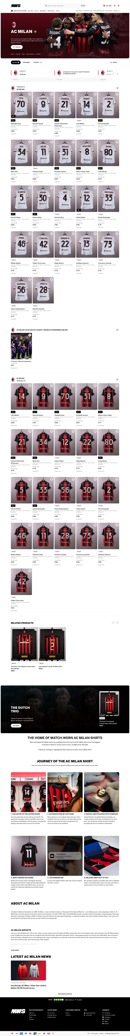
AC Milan (38, 54)
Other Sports (51, 11)
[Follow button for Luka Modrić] (95, 93)
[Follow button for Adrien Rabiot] (95, 187)
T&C (89, 1033)
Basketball (43, 11)
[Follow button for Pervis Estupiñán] (117, 93)
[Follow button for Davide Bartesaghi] (117, 187)
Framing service (51, 1015)
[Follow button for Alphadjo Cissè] (29, 93)
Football (18, 54)
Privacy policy (94, 1033)
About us (31, 1013)
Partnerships (32, 1015)
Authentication (51, 1017)
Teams (58, 11)
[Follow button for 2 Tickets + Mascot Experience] (29, 335)
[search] (65, 6)
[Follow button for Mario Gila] (29, 141)
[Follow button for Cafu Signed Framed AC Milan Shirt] (63, 629)
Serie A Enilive (30, 54)
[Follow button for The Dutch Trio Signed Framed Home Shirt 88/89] (35, 629)
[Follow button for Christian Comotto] (51, 279)
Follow (17, 47)
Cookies (101, 1033)
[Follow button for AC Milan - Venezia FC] (117, 379)
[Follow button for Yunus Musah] (117, 141)
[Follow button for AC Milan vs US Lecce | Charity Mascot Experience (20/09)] (117, 330)
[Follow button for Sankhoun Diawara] (95, 233)
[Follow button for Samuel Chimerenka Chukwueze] (73, 93)
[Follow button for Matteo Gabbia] (29, 233)
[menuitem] (107, 6)
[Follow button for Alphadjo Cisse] (73, 385)
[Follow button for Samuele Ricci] (73, 187)
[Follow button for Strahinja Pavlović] (73, 141)
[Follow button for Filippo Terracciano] (51, 233)
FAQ (67, 1013)
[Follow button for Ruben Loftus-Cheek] (95, 141)
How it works (51, 1013)
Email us (68, 1015)
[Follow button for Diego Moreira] (73, 233)
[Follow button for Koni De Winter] (29, 187)
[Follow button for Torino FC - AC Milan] (117, 88)
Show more (15, 950)
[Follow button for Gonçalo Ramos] (51, 93)
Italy (23, 54)
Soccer (36, 11)
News (30, 1017)
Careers (31, 1019)
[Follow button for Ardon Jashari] (51, 187)
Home (12, 54)
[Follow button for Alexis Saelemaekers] (29, 279)
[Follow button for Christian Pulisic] (51, 141)
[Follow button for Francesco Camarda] (117, 233)
